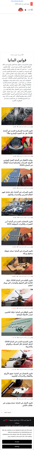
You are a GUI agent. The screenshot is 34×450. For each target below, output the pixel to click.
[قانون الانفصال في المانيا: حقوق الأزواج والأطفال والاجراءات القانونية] (17, 359)
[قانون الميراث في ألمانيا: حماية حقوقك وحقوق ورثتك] (17, 236)
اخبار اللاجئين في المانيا (17, 425)
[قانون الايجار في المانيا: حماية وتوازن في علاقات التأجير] (17, 388)
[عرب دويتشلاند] (20, 9)
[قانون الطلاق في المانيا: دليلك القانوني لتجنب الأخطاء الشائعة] (17, 298)
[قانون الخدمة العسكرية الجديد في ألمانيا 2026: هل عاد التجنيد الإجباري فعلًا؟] (17, 116)
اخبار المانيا (8, 425)
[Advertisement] (17, 32)
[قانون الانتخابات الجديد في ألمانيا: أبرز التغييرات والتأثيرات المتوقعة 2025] (17, 207)
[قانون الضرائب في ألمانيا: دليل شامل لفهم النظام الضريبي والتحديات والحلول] (17, 177)
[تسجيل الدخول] (25, 10)
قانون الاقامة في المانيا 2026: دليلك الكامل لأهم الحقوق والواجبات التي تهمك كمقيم (18, 282)
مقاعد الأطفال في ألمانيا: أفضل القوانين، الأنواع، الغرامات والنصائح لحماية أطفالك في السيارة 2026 (18, 162)
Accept (17, 441)
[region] (17, 438)
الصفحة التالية (7, 412)
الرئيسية (20, 54)
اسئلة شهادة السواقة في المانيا (17, 1)
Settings (17, 446)
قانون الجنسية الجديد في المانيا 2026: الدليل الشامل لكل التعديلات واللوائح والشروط (19, 344)
